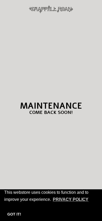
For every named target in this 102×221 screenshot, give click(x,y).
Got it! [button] (14, 214)
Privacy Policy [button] (70, 199)
